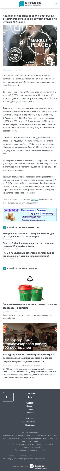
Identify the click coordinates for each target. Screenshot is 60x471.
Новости (30, 406)
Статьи (22, 312)
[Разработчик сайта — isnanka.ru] (38, 466)
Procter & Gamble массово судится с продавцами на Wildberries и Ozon (28, 244)
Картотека (30, 412)
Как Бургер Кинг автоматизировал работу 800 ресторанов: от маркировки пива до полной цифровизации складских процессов (29, 358)
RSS (30, 396)
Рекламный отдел (30, 421)
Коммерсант (8, 70)
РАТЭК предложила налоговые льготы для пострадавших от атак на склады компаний (29, 254)
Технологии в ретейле (32, 365)
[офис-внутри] (30, 209)
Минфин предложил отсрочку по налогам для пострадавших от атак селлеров (28, 235)
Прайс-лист (30, 425)
